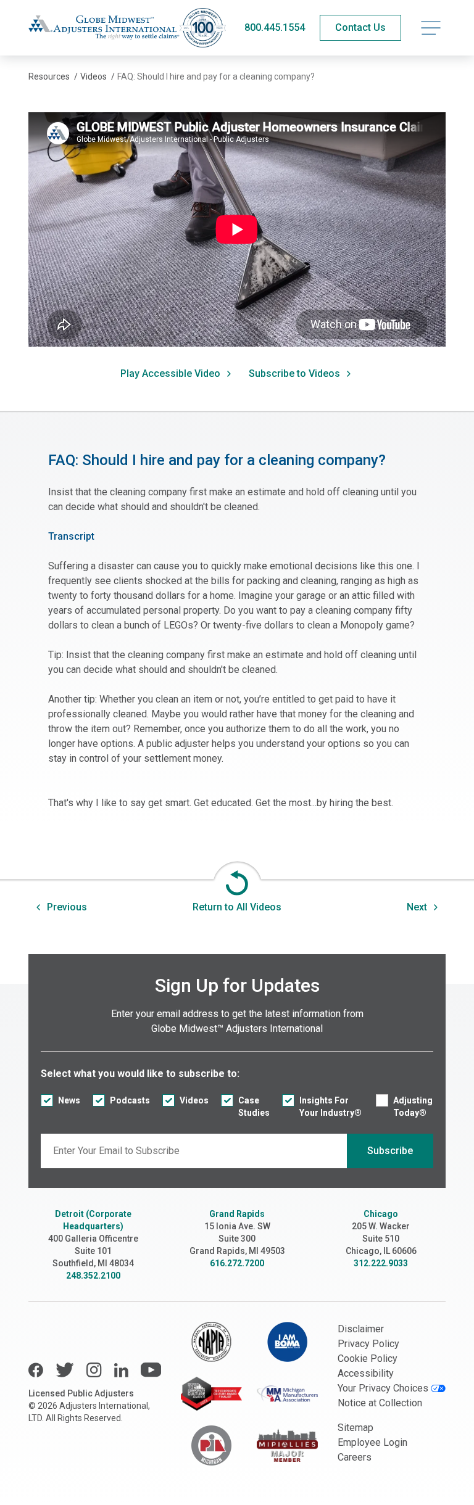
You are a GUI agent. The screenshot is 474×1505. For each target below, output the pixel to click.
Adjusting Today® (413, 1106)
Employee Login (372, 1442)
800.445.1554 (274, 27)
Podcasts (130, 1100)
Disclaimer (361, 1329)
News (69, 1100)
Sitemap (355, 1427)
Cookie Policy (367, 1358)
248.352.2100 (93, 1275)
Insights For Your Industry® (330, 1106)
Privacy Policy (368, 1344)
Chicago (381, 1214)
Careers (355, 1457)
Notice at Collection (380, 1403)
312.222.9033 (381, 1263)
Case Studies (254, 1106)
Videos (194, 1100)
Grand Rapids (237, 1214)
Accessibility (366, 1373)
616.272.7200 (237, 1263)
